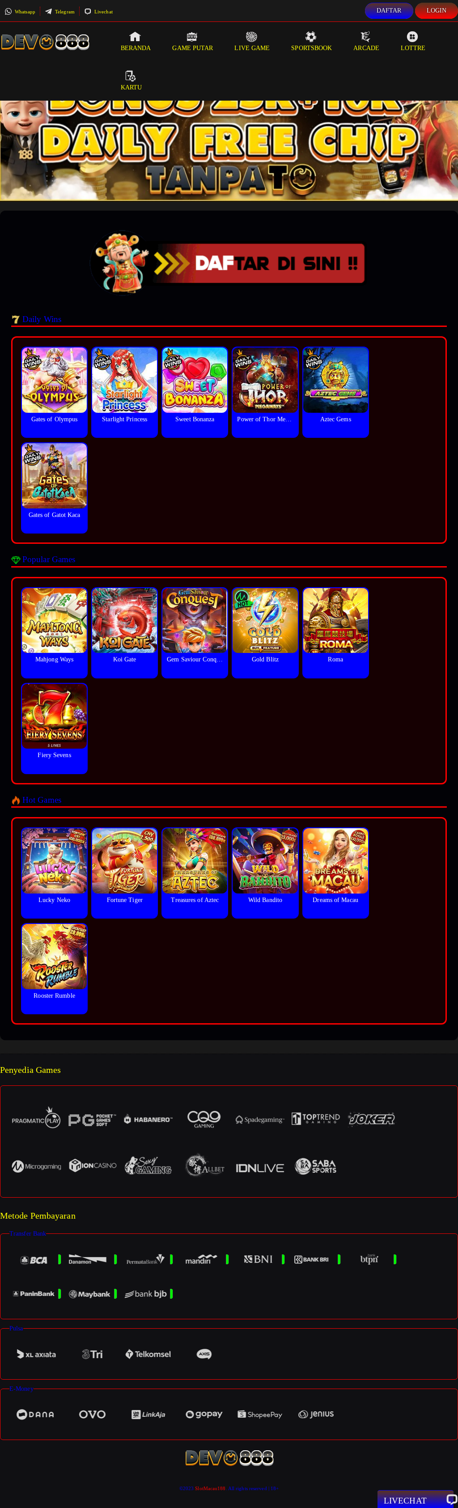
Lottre (413, 48)
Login (437, 10)
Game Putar (192, 48)
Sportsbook (311, 48)
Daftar (389, 10)
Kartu (131, 87)
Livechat (103, 11)
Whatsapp (24, 11)
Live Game (252, 48)
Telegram (64, 11)
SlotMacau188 (210, 1488)
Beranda (136, 48)
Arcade (366, 48)
